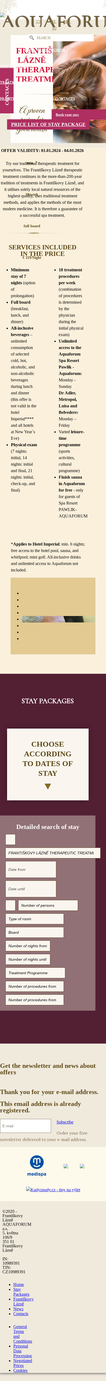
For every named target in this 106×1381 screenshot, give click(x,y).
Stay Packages (14, 66)
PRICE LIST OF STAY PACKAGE (48, 124)
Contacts (65, 98)
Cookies (20, 1370)
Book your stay (67, 115)
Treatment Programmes (24, 82)
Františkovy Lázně (19, 98)
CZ (39, 21)
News (18, 1308)
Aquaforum (53, 50)
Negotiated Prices (22, 1363)
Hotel (29, 50)
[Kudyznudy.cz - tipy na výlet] (53, 1190)
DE (53, 21)
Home (18, 1284)
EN (67, 21)
